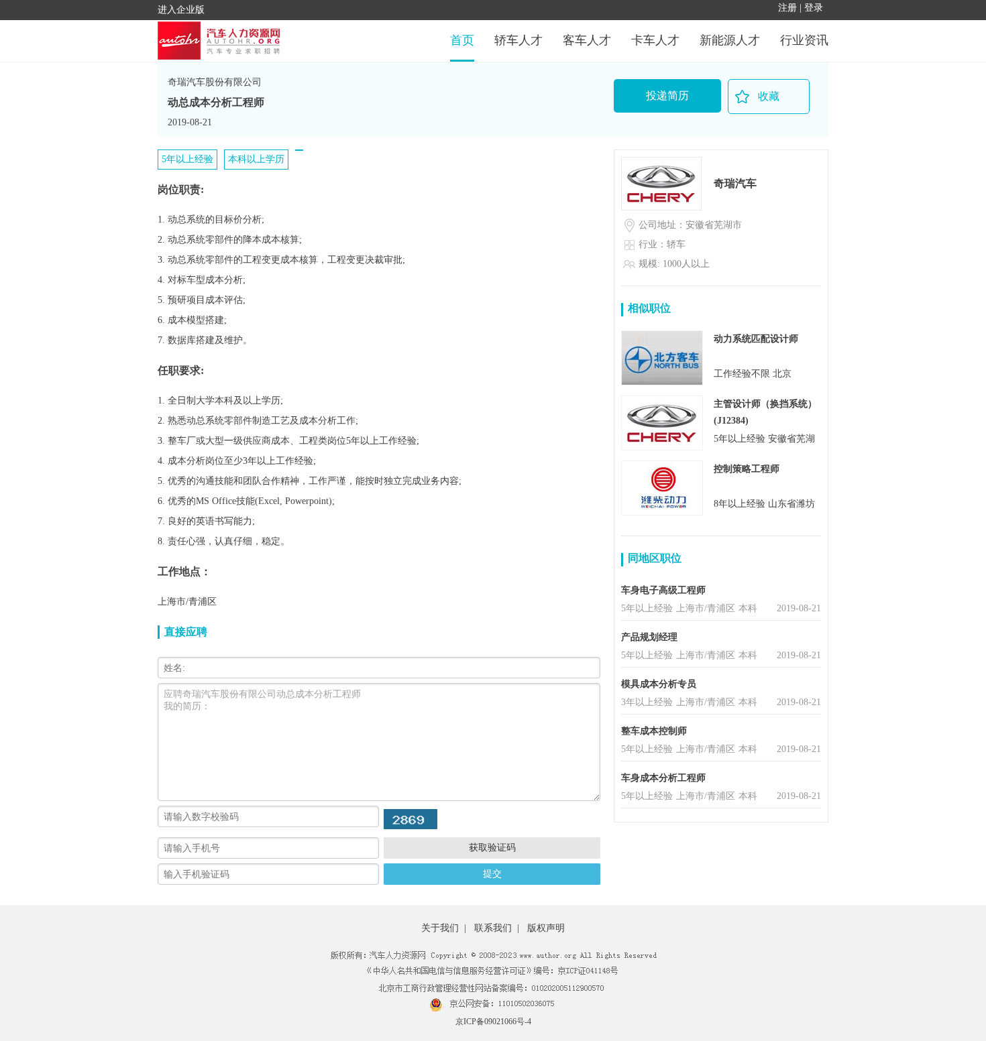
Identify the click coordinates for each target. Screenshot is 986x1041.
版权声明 (546, 928)
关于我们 (440, 928)
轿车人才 (518, 40)
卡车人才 (655, 40)
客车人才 (587, 40)
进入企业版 (181, 10)
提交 (492, 873)
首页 (462, 40)
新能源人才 (730, 40)
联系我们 (493, 928)
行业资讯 (804, 40)
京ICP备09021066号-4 (493, 1021)
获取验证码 (492, 847)
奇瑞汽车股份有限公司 (215, 82)
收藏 (768, 96)
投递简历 (667, 95)
